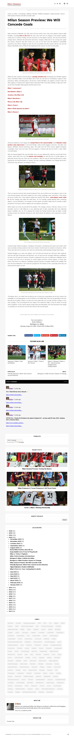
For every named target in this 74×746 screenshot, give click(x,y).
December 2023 (16, 539)
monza (57, 664)
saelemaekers (40, 679)
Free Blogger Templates (25, 734)
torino (49, 686)
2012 (10, 609)
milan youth (23, 664)
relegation (47, 676)
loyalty (28, 657)
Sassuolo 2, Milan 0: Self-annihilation (15, 362)
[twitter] (57, 3)
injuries (20, 654)
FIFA (39, 623)
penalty (18, 670)
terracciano (18, 686)
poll (56, 670)
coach (45, 635)
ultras (37, 689)
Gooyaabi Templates (45, 734)
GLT (50, 623)
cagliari (10, 632)
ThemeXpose (14, 734)
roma (23, 679)
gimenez (48, 648)
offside (42, 667)
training (10, 689)
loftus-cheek (19, 657)
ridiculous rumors (13, 679)
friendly (34, 13)
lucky (34, 657)
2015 (10, 602)
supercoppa (50, 682)
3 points (18, 623)
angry (29, 629)
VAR (37, 626)
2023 (10, 537)
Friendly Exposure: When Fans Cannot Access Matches (29, 565)
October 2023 (15, 543)
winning (41, 692)
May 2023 (13, 576)
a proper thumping (47, 626)
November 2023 (15, 541)
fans (22, 645)
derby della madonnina (15, 642)
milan (25, 660)
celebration (59, 632)
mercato (10, 660)
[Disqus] (37, 408)
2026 (11, 531)
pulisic (45, 673)
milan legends (53, 660)
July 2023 (13, 572)
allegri (22, 629)
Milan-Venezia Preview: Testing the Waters (37, 469)
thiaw (26, 686)
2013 (10, 607)
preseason (46, 13)
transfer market (20, 689)
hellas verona (54, 651)
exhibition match (13, 645)
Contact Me (10, 721)
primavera (37, 673)
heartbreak (43, 651)
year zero (49, 692)
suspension (60, 682)
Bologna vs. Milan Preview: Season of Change (25, 560)
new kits (34, 667)
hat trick (34, 651)
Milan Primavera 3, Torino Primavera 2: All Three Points (37, 488)
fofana (45, 645)
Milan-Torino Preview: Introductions (22, 556)
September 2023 (16, 546)
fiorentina (38, 645)
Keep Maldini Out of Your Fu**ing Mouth (23, 552)
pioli (24, 670)
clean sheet (36, 635)
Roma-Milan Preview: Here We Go (21, 550)
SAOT (62, 623)
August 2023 (14, 548)
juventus (46, 654)
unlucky (59, 689)
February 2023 (15, 582)
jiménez (38, 654)
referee (38, 676)
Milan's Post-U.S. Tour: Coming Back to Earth (25, 569)
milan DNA (33, 660)
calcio (17, 632)
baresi (50, 629)
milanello (32, 664)
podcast (49, 670)
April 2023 (14, 578)
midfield (40, 13)
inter (26, 654)
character (11, 635)
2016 (10, 600)
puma (51, 673)
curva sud (38, 639)
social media (20, 682)
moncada (49, 664)
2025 (10, 533)
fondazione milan (56, 645)
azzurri (43, 629)
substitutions (39, 682)
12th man (10, 623)
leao (59, 654)
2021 (10, 590)
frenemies (11, 648)
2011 (10, 611)
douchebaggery (50, 642)
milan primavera (12, 664)
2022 (10, 587)
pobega (42, 670)
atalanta (36, 629)
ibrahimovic (11, 654)
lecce (10, 657)
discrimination (38, 642)
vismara (10, 692)
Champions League (29, 623)
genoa (41, 648)
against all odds (13, 629)
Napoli (56, 623)
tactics (63, 13)
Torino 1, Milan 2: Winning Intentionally (37, 508)
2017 (10, 598)
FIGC (44, 623)
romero (30, 679)
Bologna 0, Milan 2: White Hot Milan (22, 558)
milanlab (40, 664)
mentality (57, 657)
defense (29, 13)
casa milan (50, 632)
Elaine (19, 704)
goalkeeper (57, 648)
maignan (41, 657)
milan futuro (42, 660)
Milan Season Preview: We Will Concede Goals (26, 562)
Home (9, 13)
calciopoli (25, 632)
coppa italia (11, 639)
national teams (12, 667)
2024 (11, 535)
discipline (28, 642)
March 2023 (14, 580)
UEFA (16, 626)
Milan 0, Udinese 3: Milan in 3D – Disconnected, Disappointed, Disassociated (56, 364)
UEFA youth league (27, 626)
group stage (25, 651)
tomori (42, 686)
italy (32, 654)
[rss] (55, 3)
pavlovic (10, 670)
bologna (57, 629)
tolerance (34, 686)
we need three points (29, 692)
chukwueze (20, 635)
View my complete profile (23, 710)
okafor (49, 667)
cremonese (28, 639)
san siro (50, 679)
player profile (33, 670)
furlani (27, 648)
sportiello (30, 682)
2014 (10, 605)
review (55, 676)
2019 (10, 594)
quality (58, 673)
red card (18, 676)
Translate (21, 442)
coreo (20, 639)
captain (33, 632)
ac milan (14, 13)
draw (59, 642)
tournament (57, 686)
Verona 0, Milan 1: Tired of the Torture (36, 362)
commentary (22, 13)
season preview (55, 13)
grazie (10, 651)
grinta (16, 651)
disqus (66, 381)
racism (10, 676)
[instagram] (59, 3)
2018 (10, 596)
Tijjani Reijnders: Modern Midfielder (22, 567)
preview (29, 673)
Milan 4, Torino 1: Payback (19, 554)
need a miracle (24, 667)
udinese (30, 689)
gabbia (34, 648)
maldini (49, 657)
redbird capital (28, 676)
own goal (57, 667)
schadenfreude (60, 679)
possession (11, 673)
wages (18, 692)
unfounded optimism (48, 689)
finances (29, 645)
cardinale (41, 632)
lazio (53, 654)
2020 (11, 592)
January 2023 (15, 585)
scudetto (11, 682)
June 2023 (14, 574)
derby (54, 639)
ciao (28, 635)
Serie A (10, 626)
